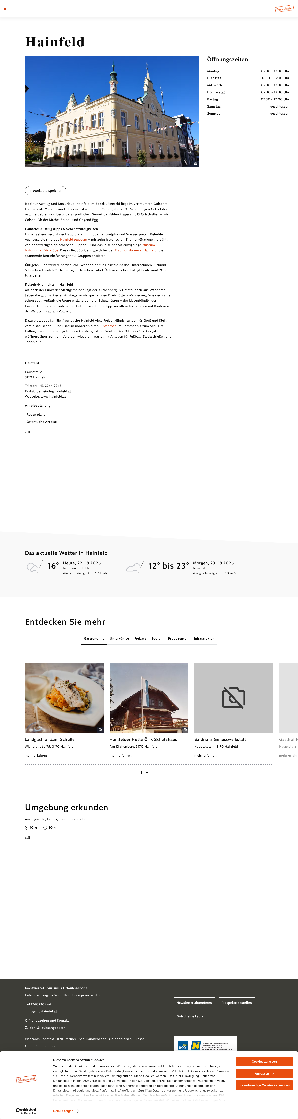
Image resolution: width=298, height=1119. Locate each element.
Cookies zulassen (264, 1061)
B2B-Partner (66, 1039)
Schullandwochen (92, 1039)
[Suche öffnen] (25, 9)
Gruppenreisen (120, 1039)
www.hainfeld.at (53, 396)
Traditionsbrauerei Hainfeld (136, 250)
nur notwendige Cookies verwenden (264, 1085)
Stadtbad (110, 326)
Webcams (32, 1039)
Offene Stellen (36, 1046)
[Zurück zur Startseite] (284, 9)
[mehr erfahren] (64, 710)
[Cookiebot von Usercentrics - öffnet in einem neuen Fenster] (26, 1111)
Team (54, 1046)
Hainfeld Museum (73, 239)
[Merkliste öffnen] (20, 9)
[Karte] (15, 9)
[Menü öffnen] (5, 9)
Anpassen (262, 1073)
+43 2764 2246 (49, 386)
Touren (157, 638)
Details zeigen (63, 1111)
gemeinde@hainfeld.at (54, 391)
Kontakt (48, 1039)
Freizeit (140, 638)
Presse (139, 1039)
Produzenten (178, 638)
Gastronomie (94, 638)
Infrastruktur (204, 638)
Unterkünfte (119, 638)
